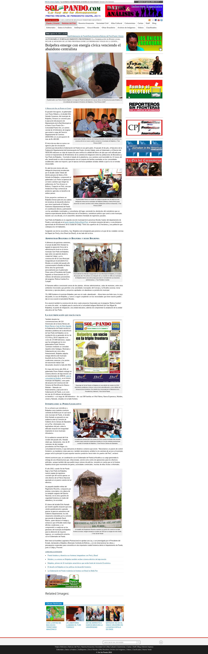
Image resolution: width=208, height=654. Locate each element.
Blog (154, 23)
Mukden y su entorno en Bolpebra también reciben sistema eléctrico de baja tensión (77, 559)
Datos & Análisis (65, 28)
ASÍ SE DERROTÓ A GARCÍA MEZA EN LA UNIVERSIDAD (94, 625)
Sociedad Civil (102, 23)
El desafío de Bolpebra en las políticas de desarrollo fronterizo (69, 567)
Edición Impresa (147, 647)
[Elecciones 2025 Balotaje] (144, 98)
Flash (69, 36)
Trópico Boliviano (61, 647)
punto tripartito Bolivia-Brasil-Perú (76, 222)
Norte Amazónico (94, 36)
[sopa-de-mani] (144, 74)
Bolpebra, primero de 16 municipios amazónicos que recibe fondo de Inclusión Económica (79, 563)
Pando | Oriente (52, 23)
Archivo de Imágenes (126, 28)
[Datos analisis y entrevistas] (134, 17)
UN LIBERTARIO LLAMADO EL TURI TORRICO (73, 625)
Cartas (140, 23)
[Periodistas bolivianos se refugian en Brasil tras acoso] (144, 156)
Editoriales (50, 28)
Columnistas (130, 23)
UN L (61, 20)
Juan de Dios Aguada (63, 326)
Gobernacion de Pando (79, 36)
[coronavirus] (144, 175)
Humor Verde (147, 650)
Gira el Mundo (93, 28)
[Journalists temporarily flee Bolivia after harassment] (144, 135)
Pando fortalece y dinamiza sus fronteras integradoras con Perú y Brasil (73, 555)
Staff (148, 23)
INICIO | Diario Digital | (52, 2)
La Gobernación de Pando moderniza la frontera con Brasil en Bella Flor (73, 571)
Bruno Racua (49, 326)
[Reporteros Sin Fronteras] (144, 114)
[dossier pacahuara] (144, 50)
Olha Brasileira (104, 650)
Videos (141, 28)
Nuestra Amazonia (86, 23)
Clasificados (151, 28)
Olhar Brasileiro (108, 28)
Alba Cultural (116, 23)
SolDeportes (79, 28)
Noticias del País (69, 23)
